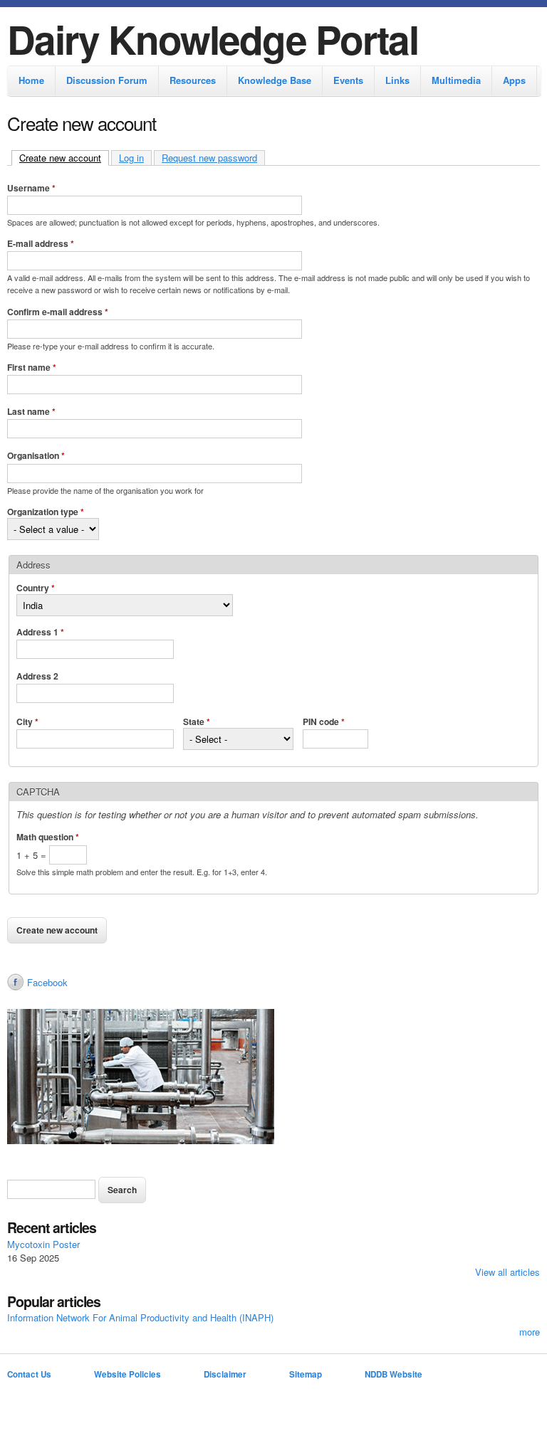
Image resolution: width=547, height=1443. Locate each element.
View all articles (507, 1272)
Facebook (47, 982)
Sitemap (305, 1374)
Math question (47, 836)
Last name (31, 411)
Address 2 (37, 676)
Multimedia (456, 80)
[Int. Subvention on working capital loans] (273, 1078)
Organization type (45, 511)
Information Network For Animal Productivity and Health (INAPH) (140, 1317)
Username (31, 187)
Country (35, 587)
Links (397, 80)
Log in (131, 157)
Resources (193, 80)
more (529, 1331)
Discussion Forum (106, 80)
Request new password (209, 157)
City (27, 721)
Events (348, 80)
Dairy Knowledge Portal (212, 39)
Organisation (36, 455)
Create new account (64, 157)
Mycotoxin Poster (43, 1244)
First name (31, 367)
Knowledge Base (274, 80)
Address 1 (40, 631)
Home (31, 80)
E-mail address (40, 243)
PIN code (324, 721)
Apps (514, 80)
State (196, 721)
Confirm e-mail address (57, 311)
